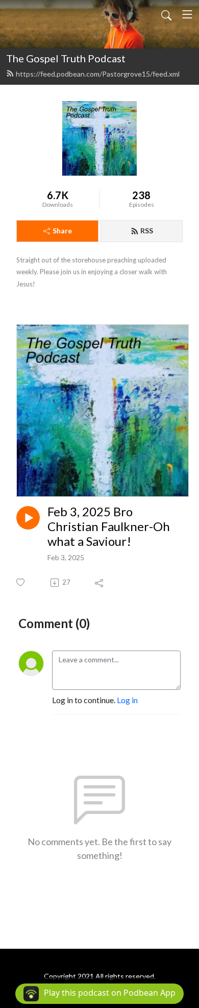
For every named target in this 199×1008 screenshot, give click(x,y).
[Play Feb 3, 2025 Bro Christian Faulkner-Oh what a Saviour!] (28, 518)
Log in (127, 700)
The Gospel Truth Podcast (66, 58)
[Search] (166, 14)
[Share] (100, 582)
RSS (146, 230)
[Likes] (21, 582)
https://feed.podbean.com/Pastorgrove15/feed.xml (98, 73)
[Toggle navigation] (187, 14)
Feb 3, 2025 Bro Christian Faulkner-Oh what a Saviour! (108, 526)
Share (62, 230)
